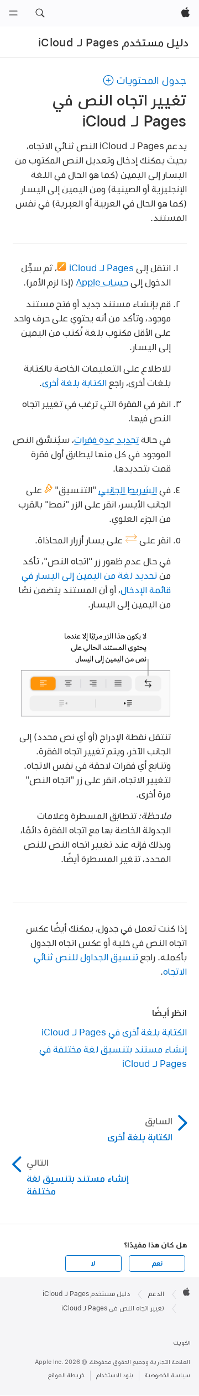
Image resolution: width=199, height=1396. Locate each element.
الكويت (182, 1343)
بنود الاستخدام (114, 1375)
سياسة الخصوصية (167, 1375)
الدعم (156, 1294)
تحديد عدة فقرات (106, 439)
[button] (40, 13)
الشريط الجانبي (127, 489)
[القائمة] (13, 13)
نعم (157, 1263)
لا (93, 1263)
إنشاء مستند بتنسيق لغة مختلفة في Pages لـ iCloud (113, 1056)
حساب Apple (102, 282)
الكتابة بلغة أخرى (74, 382)
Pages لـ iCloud (101, 267)
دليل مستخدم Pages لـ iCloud (113, 42)
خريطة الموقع (66, 1375)
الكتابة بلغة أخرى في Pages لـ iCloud (114, 1032)
